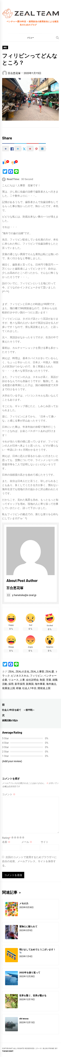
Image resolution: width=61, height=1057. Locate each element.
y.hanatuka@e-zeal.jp (24, 595)
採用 (10, 683)
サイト (44, 841)
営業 (48, 679)
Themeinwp (7, 1051)
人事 (22, 679)
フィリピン (36, 675)
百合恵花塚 (14, 73)
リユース (13, 679)
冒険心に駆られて (28, 926)
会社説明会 (32, 679)
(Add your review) (12, 761)
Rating (6, 837)
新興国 (30, 683)
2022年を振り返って (29, 972)
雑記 (5, 47)
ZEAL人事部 (37, 671)
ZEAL (11, 671)
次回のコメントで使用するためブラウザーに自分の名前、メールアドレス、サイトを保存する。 (29, 861)
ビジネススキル (20, 675)
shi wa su (24, 1018)
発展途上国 (8, 688)
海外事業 (40, 683)
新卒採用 (20, 683)
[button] (30, 37)
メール (26, 841)
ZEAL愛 (49, 671)
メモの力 (23, 903)
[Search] (57, 38)
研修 (18, 688)
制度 (42, 679)
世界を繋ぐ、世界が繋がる (33, 995)
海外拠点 (51, 683)
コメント (8, 794)
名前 (6, 841)
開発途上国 (44, 688)
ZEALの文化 (22, 671)
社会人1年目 (29, 688)
